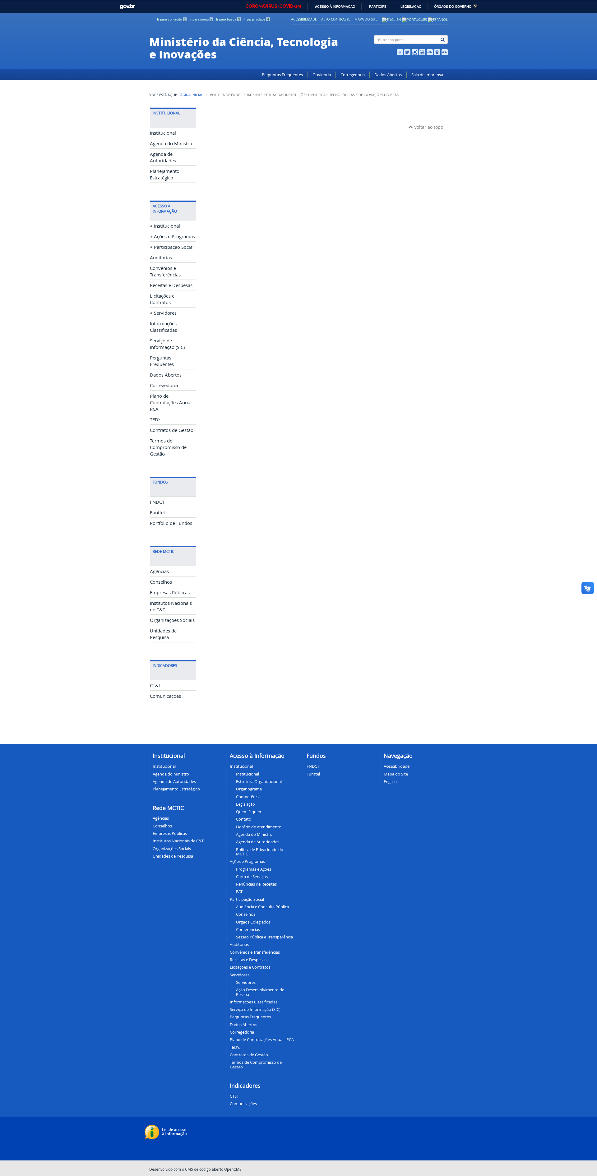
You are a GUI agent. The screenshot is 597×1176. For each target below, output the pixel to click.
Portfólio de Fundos (171, 523)
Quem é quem (249, 811)
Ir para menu (200, 19)
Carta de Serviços (252, 876)
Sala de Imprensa (427, 74)
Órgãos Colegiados (253, 922)
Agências (159, 571)
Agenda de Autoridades (257, 842)
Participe (377, 7)
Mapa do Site (365, 19)
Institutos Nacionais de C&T (178, 841)
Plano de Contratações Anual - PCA (172, 402)
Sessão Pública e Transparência (264, 937)
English (390, 781)
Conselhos (161, 582)
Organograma (249, 789)
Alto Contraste (335, 19)
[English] (391, 19)
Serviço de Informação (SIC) (255, 1009)
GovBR (126, 5)
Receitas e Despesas (171, 285)
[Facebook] (400, 52)
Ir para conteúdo (171, 19)
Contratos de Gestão (171, 430)
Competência (248, 796)
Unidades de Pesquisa (173, 856)
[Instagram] (415, 52)
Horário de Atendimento (258, 827)
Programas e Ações (253, 869)
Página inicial (190, 95)
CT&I (155, 685)
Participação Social (174, 247)
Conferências (248, 929)
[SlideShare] (437, 52)
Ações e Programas (174, 236)
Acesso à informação (335, 7)
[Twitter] (407, 52)
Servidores (165, 313)
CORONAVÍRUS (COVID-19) (273, 6)
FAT (239, 891)
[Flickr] (445, 52)
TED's (155, 420)
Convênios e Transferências (255, 952)
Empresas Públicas (170, 592)
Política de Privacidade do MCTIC (259, 852)
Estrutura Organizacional (259, 781)
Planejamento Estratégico (176, 789)
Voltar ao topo (428, 127)
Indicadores (245, 1085)
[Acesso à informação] (166, 1131)
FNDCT (157, 502)
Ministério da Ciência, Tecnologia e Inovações (243, 47)
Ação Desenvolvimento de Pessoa (260, 992)
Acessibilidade (304, 19)
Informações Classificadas (253, 1002)
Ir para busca (228, 19)
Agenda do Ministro (171, 143)
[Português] (414, 19)
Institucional (163, 133)
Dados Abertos (388, 74)
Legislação (410, 7)
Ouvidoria (321, 74)
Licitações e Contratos (250, 967)
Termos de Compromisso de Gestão (168, 447)
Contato (243, 819)
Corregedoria (352, 74)
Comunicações (165, 696)
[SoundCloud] (430, 52)
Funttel (157, 513)
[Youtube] (422, 52)
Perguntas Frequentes (282, 74)
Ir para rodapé (256, 19)
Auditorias (161, 258)
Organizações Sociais (172, 620)
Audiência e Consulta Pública (262, 907)
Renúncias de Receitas (256, 884)
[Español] (438, 19)
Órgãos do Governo (452, 7)
